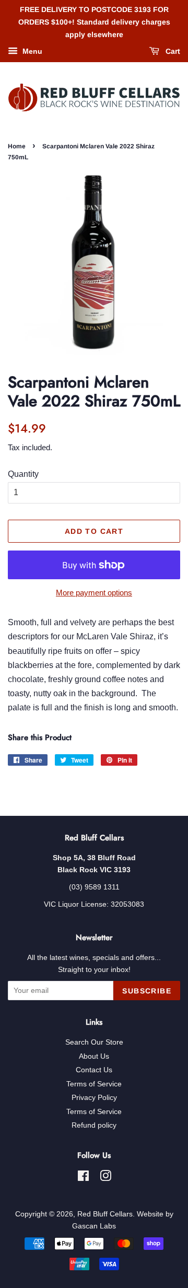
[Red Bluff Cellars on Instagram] (105, 1178)
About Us (94, 1056)
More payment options (94, 592)
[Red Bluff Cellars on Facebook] (83, 1178)
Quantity (23, 474)
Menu (31, 52)
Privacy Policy (94, 1098)
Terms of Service (94, 1084)
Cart (171, 52)
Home (17, 146)
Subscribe (146, 991)
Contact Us (94, 1070)
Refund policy (94, 1125)
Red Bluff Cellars (105, 1214)
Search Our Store (94, 1042)
